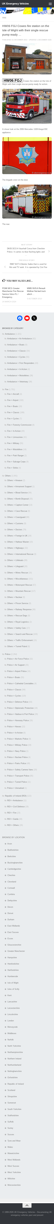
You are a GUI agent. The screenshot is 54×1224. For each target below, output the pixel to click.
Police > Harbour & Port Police (20, 714)
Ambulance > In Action (17, 369)
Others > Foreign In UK (17, 536)
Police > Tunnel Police (17, 782)
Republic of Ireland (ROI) (15, 796)
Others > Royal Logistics (18, 622)
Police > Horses (14, 726)
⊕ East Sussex (10, 932)
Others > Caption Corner (17, 505)
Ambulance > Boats (15, 345)
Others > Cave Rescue (17, 511)
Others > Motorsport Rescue (19, 585)
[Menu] (50, 3)
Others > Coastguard (16, 517)
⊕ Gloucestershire (11, 945)
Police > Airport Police (17, 671)
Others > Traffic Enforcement (20, 640)
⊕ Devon (7, 907)
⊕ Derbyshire (9, 900)
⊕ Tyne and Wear (11, 1141)
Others (8, 476)
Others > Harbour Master (18, 542)
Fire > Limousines (15, 437)
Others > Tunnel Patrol (17, 646)
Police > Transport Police (18, 776)
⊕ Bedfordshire (10, 850)
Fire (4, 18)
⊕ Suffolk (8, 1122)
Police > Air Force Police (18, 659)
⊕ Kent (7, 995)
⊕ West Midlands (11, 1160)
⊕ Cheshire (8, 875)
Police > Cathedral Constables (20, 683)
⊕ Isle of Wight (10, 983)
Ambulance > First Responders (20, 363)
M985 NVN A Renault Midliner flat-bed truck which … (36, 291)
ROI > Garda (12, 819)
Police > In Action (15, 733)
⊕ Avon (7, 844)
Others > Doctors (14, 529)
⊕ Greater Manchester (13, 951)
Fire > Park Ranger (15, 455)
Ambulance (10, 334)
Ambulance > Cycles (16, 357)
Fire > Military (13, 443)
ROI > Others (13, 825)
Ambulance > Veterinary (17, 382)
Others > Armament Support (19, 486)
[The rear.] (27, 218)
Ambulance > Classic (16, 351)
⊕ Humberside (10, 976)
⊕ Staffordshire (10, 1115)
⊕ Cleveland (9, 882)
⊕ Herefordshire (10, 964)
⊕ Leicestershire (11, 1008)
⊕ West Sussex (10, 1166)
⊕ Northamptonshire (12, 1052)
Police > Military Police (17, 745)
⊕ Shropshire (9, 1096)
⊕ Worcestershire (11, 1185)
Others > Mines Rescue (17, 573)
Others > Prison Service (17, 603)
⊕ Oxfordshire (10, 1077)
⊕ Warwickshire (10, 1153)
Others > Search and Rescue (20, 634)
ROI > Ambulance (15, 800)
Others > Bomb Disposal (18, 499)
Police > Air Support (16, 665)
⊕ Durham (8, 919)
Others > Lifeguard (15, 566)
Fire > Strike (12, 468)
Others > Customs (15, 523)
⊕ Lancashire (9, 1002)
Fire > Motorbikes (14, 449)
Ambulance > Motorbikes (18, 375)
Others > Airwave (14, 480)
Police (7, 654)
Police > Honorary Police (18, 720)
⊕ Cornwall (8, 888)
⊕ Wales (7, 1147)
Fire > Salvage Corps (16, 462)
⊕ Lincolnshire (10, 1014)
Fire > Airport (12, 400)
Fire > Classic (13, 412)
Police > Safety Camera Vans (20, 770)
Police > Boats (13, 677)
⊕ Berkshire (9, 856)
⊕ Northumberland (11, 1065)
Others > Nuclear (14, 597)
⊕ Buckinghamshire (12, 863)
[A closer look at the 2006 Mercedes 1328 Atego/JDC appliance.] (27, 123)
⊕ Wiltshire (8, 1178)
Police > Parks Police (16, 763)
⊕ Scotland (8, 1090)
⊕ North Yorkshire (11, 1046)
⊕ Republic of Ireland (13, 1084)
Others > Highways (15, 548)
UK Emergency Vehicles (15, 3)
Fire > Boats (12, 406)
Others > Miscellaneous (17, 579)
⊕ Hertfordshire (10, 970)
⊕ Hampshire (9, 957)
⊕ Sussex (8, 1134)
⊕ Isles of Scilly (10, 989)
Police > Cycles (14, 696)
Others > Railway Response (19, 609)
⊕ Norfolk (8, 1040)
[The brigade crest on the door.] (27, 173)
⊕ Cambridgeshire (11, 869)
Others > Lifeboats (15, 560)
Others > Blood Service (17, 493)
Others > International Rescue (20, 554)
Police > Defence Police (17, 702)
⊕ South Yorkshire (11, 1109)
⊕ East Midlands (11, 926)
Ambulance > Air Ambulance (19, 338)
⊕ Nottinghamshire (12, 1071)
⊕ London (8, 1021)
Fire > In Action (14, 431)
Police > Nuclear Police (17, 757)
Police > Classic (14, 690)
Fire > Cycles (13, 418)
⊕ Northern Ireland (11, 1059)
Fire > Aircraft (13, 394)
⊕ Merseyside (10, 1027)
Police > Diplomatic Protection (20, 708)
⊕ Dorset (7, 913)
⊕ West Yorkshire (11, 1172)
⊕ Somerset (9, 1103)
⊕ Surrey (7, 1128)
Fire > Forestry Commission (19, 425)
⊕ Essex (7, 938)
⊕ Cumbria (8, 894)
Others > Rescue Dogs (17, 615)
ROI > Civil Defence (16, 806)
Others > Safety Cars (16, 628)
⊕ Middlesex (9, 1033)
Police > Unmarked (15, 788)
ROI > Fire (11, 813)
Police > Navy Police (16, 751)
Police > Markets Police (17, 739)
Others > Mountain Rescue (19, 591)
